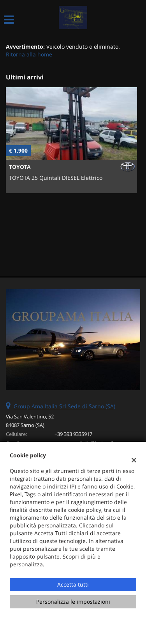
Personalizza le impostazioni (73, 601)
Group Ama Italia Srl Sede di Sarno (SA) (64, 406)
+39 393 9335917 (73, 434)
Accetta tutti (73, 584)
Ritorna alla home (29, 54)
